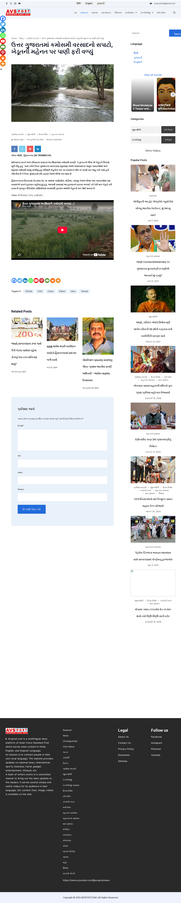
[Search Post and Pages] (174, 12)
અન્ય (65, 752)
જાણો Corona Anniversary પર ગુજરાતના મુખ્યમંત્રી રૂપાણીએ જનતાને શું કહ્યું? (153, 268)
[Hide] (1, 69)
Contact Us (124, 742)
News (65, 735)
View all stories (153, 74)
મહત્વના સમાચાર (57, 134)
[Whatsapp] (30, 280)
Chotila (28, 291)
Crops (51, 291)
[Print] (52, 280)
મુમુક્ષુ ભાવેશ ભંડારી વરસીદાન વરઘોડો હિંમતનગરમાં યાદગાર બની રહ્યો (61, 353)
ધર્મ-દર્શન (161, 12)
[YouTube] (19, 3)
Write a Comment (54, 140)
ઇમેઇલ (20, 472)
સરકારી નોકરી (69, 873)
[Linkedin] (25, 280)
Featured (67, 730)
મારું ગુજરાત (163, 380)
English (89, 3)
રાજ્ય (65, 846)
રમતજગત (106, 12)
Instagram (156, 742)
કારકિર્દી (66, 757)
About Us (123, 736)
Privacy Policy (126, 749)
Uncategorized (70, 741)
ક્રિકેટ (65, 763)
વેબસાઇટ (21, 489)
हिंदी (79, 3)
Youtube (155, 755)
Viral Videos (68, 746)
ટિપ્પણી (21, 426)
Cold (40, 291)
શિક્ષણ (161, 493)
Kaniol (62, 291)
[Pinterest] (41, 280)
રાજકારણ (67, 840)
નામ (19, 456)
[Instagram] (15, 3)
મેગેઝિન (66, 829)
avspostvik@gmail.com (164, 3)
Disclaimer (124, 755)
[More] (58, 280)
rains (73, 291)
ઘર (75, 12)
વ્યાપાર (94, 12)
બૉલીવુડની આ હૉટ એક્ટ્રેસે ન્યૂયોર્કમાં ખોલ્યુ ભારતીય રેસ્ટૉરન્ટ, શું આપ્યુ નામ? (153, 208)
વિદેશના (118, 12)
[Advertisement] (153, 646)
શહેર (65, 862)
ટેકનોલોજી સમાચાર (71, 785)
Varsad (84, 291)
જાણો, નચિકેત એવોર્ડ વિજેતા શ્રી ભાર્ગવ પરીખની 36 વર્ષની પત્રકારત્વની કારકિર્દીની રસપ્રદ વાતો (153, 329)
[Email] (47, 280)
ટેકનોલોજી (145, 12)
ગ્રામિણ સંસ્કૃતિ (17, 134)
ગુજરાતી (100, 3)
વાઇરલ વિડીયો (69, 851)
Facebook (156, 736)
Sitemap (122, 761)
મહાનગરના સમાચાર (153, 547)
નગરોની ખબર (145, 490)
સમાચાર (84, 12)
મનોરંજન (129, 12)
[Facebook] (7, 3)
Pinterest (156, 749)
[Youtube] (36, 280)
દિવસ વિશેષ (43, 134)
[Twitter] (11, 3)
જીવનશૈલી (31, 134)
